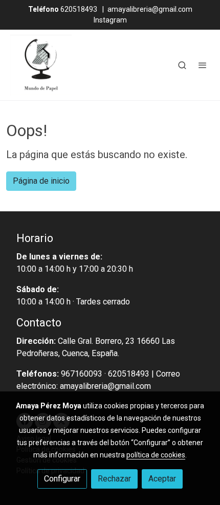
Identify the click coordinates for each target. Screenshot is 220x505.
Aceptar (162, 479)
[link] (41, 65)
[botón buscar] (182, 65)
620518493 (62, 9)
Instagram (110, 20)
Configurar (62, 479)
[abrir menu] (202, 65)
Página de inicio (41, 181)
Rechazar (114, 479)
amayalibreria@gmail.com (149, 9)
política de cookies (155, 455)
